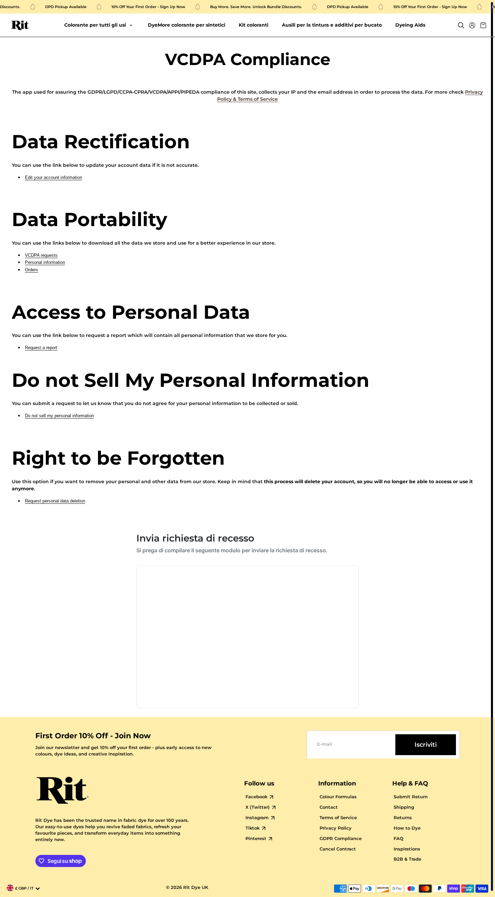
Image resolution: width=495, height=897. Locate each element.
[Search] (461, 25)
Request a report (41, 347)
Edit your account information (53, 177)
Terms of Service (338, 817)
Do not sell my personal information (59, 415)
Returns (403, 817)
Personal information (45, 262)
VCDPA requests (41, 255)
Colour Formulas (338, 796)
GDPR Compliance (341, 838)
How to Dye (407, 828)
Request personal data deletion (55, 500)
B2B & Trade (407, 859)
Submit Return (411, 796)
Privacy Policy (336, 828)
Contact (329, 807)
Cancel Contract (338, 849)
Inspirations (407, 849)
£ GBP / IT (24, 888)
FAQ (398, 838)
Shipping (404, 807)
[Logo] (20, 25)
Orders (31, 269)
